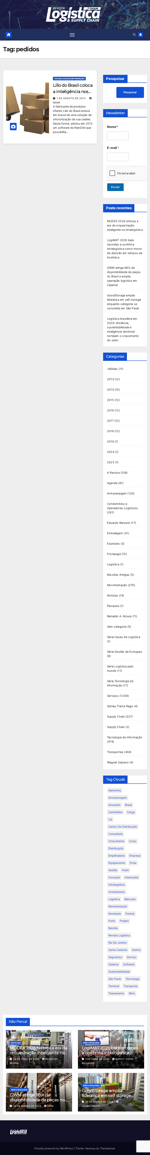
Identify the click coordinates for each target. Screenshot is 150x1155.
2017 (110, 420)
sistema (113, 964)
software (129, 964)
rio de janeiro (117, 942)
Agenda (112, 483)
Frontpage (114, 554)
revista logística (119, 935)
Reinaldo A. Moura (119, 616)
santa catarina (117, 949)
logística (114, 899)
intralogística (116, 884)
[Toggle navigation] (72, 35)
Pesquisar (115, 79)
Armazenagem (117, 493)
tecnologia (132, 978)
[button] (134, 34)
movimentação (117, 906)
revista (113, 928)
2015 (110, 400)
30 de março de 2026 (27, 1106)
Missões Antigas (118, 574)
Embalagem (115, 533)
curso (132, 841)
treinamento (116, 993)
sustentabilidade (119, 971)
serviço (131, 957)
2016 (110, 410)
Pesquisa (113, 605)
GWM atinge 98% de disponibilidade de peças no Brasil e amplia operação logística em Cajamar (124, 276)
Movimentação (117, 585)
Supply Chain (116, 716)
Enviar (115, 187)
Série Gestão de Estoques (124, 651)
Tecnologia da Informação (69, 78)
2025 (110, 462)
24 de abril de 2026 (26, 1059)
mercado (130, 899)
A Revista (113, 472)
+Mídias (112, 368)
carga (131, 812)
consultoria (115, 833)
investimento (116, 891)
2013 (110, 379)
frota (133, 862)
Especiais (113, 543)
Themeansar (107, 1148)
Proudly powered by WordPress (54, 1148)
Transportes (115, 752)
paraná (129, 913)
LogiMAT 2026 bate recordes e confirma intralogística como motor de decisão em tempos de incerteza (124, 248)
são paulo (114, 978)
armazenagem (117, 797)
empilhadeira (116, 855)
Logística (113, 564)
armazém (114, 805)
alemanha (114, 790)
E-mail (113, 148)
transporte (131, 986)
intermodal (131, 877)
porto (111, 920)
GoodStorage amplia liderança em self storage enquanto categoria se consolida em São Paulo (106, 1098)
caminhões (115, 812)
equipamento (116, 862)
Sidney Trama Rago (120, 706)
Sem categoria (117, 626)
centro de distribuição (122, 826)
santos (136, 949)
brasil (128, 805)
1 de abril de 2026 (97, 1059)
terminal (113, 986)
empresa (134, 855)
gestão (112, 870)
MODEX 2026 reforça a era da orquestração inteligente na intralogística (125, 225)
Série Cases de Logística (123, 637)
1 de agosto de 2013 (72, 98)
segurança (115, 957)
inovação (114, 877)
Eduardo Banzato (118, 522)
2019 (110, 441)
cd (110, 819)
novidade (114, 913)
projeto (124, 920)
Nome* (112, 127)
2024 (110, 451)
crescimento (116, 841)
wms (132, 993)
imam (125, 870)
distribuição (115, 848)
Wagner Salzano (118, 762)
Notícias (112, 595)
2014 (110, 389)
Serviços (113, 695)
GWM (50, 1106)
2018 (110, 431)
